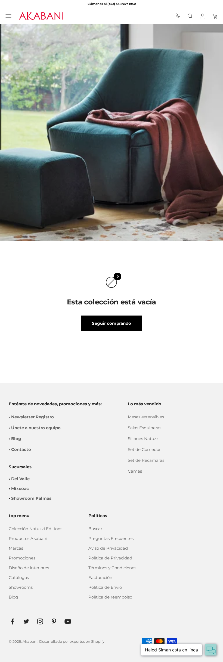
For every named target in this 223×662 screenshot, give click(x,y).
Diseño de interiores (29, 567)
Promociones (22, 558)
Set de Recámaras (146, 460)
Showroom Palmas (31, 498)
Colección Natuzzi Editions (35, 528)
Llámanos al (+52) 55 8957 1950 (112, 4)
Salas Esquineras (144, 427)
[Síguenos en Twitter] (26, 621)
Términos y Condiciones (112, 567)
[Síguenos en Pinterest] (54, 621)
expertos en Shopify (87, 641)
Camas (135, 471)
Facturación (100, 577)
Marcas (16, 548)
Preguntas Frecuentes (111, 538)
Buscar (95, 528)
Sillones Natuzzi (144, 438)
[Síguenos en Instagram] (40, 621)
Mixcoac (20, 488)
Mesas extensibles (146, 416)
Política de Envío (105, 587)
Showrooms (21, 587)
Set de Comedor (144, 449)
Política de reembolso (110, 597)
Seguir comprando (111, 323)
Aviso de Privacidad (108, 548)
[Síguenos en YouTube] (68, 621)
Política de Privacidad (110, 558)
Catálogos (19, 577)
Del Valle (20, 478)
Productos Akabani (28, 538)
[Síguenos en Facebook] (12, 621)
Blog (13, 597)
